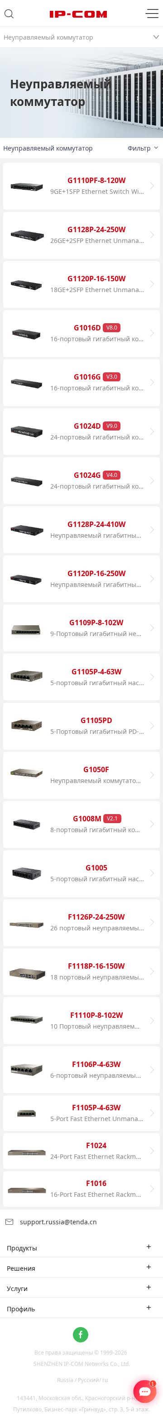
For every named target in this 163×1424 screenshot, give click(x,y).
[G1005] (26, 873)
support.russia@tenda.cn (57, 1222)
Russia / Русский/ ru (82, 1380)
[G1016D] (26, 333)
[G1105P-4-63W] (26, 677)
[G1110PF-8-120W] (26, 186)
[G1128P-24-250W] (26, 235)
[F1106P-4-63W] (26, 1069)
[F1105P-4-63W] (26, 1113)
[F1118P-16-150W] (26, 971)
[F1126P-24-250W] (26, 922)
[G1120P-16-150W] (26, 284)
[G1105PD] (26, 726)
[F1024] (26, 1151)
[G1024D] (26, 431)
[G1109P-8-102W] (26, 627)
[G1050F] (26, 775)
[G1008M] (26, 824)
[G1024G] (26, 480)
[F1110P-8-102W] (26, 1020)
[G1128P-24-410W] (26, 529)
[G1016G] (26, 382)
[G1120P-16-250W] (26, 578)
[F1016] (26, 1188)
